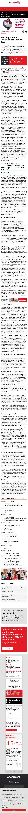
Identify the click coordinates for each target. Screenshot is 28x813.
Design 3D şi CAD (21, 14)
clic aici (7, 643)
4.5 (9, 743)
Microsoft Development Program (16, 62)
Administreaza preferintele (19, 804)
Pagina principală (11, 31)
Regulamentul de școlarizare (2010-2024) (14, 788)
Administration (4, 14)
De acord (14, 810)
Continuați (20, 803)
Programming (4, 12)
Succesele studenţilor (10, 736)
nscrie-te (7, 648)
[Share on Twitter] (26, 31)
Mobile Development (5, 16)
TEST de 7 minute (11, 691)
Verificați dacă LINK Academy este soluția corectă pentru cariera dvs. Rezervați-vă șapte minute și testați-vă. (13, 694)
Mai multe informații (5, 806)
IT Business (12, 14)
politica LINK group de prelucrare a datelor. (13, 725)
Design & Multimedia (14, 12)
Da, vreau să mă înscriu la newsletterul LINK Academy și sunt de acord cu (13, 724)
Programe (3, 33)
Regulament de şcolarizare (14, 785)
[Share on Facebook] (23, 31)
